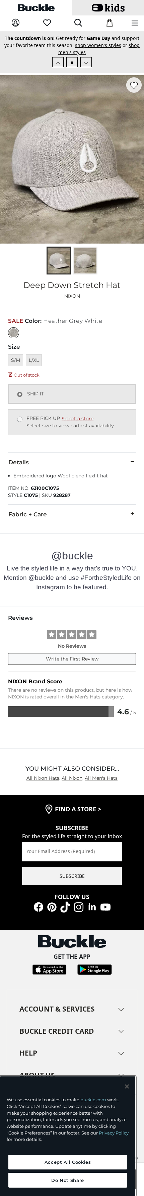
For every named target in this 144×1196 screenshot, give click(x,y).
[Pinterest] (52, 906)
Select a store (77, 419)
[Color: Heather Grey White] (13, 333)
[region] (67, 1136)
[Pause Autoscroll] (72, 62)
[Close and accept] (127, 1086)
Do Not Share (67, 1180)
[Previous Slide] (58, 62)
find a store (78, 809)
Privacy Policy (114, 1133)
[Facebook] (38, 906)
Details (18, 462)
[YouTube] (105, 906)
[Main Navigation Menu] (135, 23)
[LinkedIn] (92, 906)
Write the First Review (72, 659)
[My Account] (15, 23)
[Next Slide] (86, 62)
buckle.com (93, 1099)
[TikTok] (65, 906)
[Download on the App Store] (49, 969)
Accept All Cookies (68, 1162)
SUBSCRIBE (72, 876)
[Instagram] (78, 906)
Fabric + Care (27, 514)
